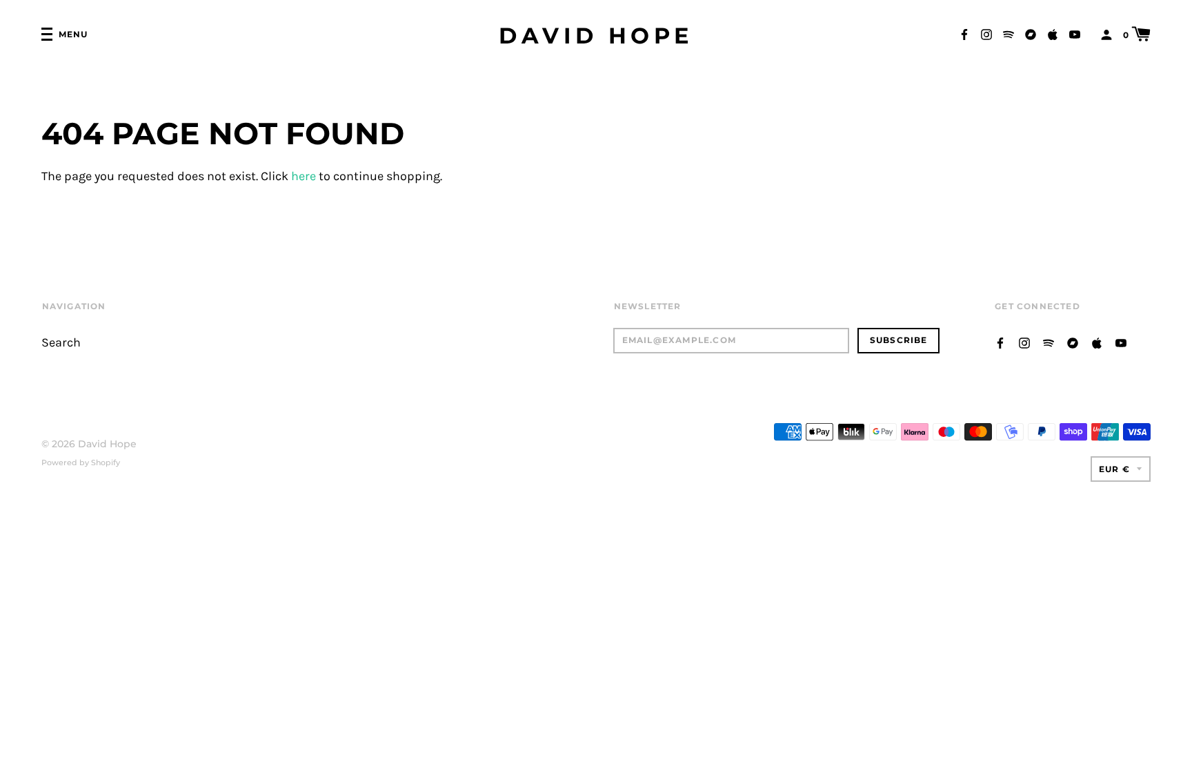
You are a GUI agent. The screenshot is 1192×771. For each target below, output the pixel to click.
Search (61, 342)
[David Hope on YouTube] (1074, 33)
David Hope (596, 36)
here (303, 176)
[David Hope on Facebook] (964, 33)
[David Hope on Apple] (1052, 33)
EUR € (1114, 469)
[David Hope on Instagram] (986, 33)
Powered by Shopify (80, 462)
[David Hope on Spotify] (1008, 33)
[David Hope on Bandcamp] (1030, 33)
